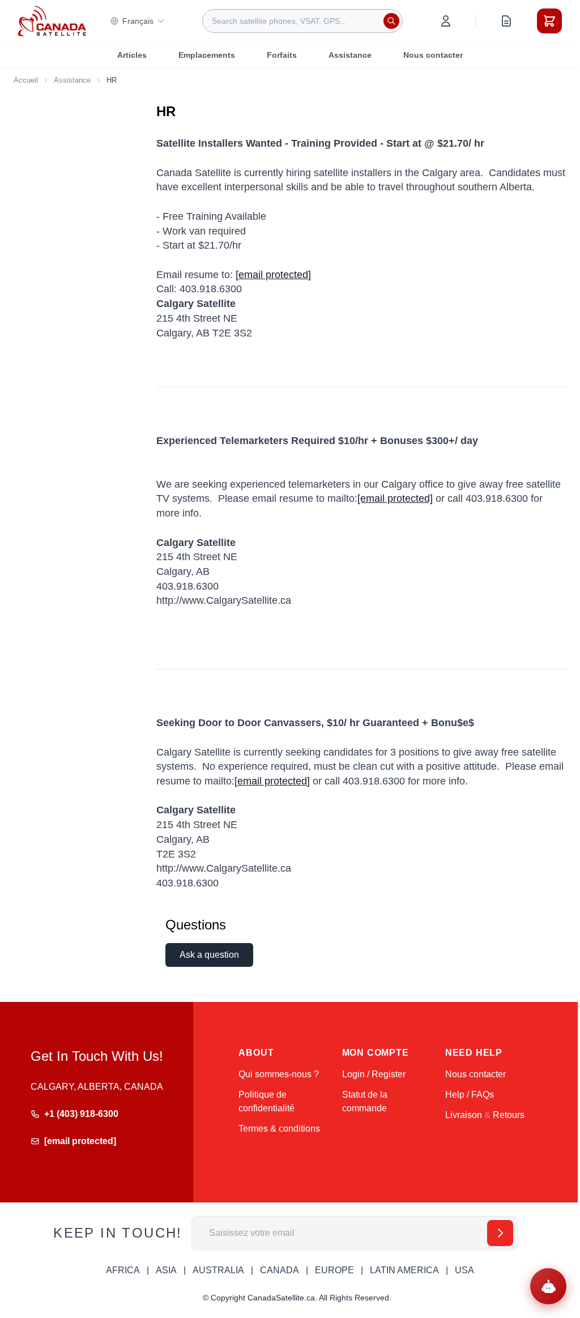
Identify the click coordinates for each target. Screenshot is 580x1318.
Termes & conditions (279, 1128)
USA (464, 1270)
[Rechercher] (391, 21)
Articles (132, 54)
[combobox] (302, 21)
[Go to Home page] (52, 21)
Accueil (26, 80)
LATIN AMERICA (404, 1270)
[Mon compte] (445, 21)
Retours (508, 1115)
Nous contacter (433, 54)
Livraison (463, 1115)
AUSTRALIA (218, 1270)
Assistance (350, 54)
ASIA (166, 1270)
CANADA (279, 1270)
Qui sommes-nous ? (278, 1074)
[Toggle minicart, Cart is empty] (549, 20)
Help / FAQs (469, 1094)
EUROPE (334, 1270)
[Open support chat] (548, 1286)
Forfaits (282, 54)
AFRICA (123, 1270)
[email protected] (395, 498)
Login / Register (374, 1074)
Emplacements (206, 54)
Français (137, 20)
